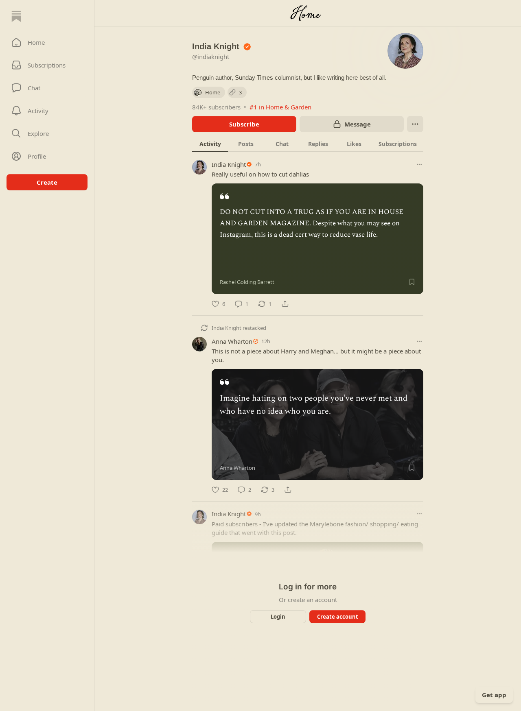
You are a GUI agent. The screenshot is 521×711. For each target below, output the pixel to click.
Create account (337, 616)
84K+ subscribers (216, 107)
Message (357, 124)
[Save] (411, 281)
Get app (494, 695)
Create (47, 182)
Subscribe (244, 124)
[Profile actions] (415, 124)
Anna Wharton (232, 341)
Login (278, 616)
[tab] (210, 143)
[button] (47, 42)
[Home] (16, 16)
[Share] (285, 303)
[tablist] (307, 143)
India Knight (229, 164)
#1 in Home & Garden (280, 107)
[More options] (419, 164)
